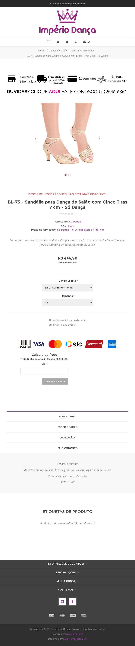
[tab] (67, 416)
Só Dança (75, 221)
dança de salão (63, 523)
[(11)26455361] (67, 91)
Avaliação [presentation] (67, 437)
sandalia (85, 523)
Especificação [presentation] (67, 427)
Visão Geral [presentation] (67, 416)
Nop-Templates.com (75, 638)
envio (73, 262)
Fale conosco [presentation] (67, 448)
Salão (43, 523)
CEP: (44, 363)
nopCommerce (74, 633)
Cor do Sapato (68, 281)
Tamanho (68, 295)
